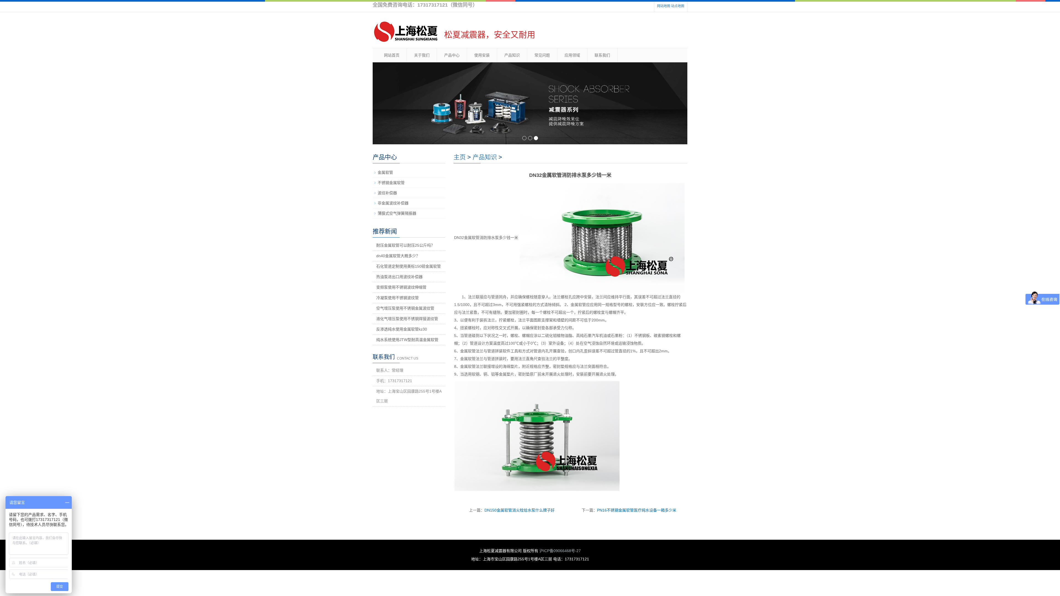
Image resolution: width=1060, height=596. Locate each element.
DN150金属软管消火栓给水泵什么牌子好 (519, 510)
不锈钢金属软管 (391, 182)
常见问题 (542, 55)
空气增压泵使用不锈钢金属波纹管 (405, 308)
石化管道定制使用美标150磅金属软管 (408, 266)
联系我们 (602, 55)
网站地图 (663, 6)
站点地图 (677, 6)
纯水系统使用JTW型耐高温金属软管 (407, 339)
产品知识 (512, 55)
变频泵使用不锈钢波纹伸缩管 (401, 287)
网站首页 (391, 55)
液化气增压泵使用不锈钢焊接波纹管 (407, 318)
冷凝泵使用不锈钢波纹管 (397, 298)
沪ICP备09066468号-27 (560, 551)
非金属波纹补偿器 (393, 203)
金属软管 (385, 172)
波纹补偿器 (387, 193)
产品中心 (452, 55)
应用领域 (572, 55)
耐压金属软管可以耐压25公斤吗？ (405, 245)
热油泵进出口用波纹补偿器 (399, 277)
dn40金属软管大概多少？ (398, 256)
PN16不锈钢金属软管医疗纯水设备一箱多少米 (636, 510)
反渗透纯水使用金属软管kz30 (401, 329)
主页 (460, 157)
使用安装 (482, 55)
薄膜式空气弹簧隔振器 (397, 213)
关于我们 (422, 55)
